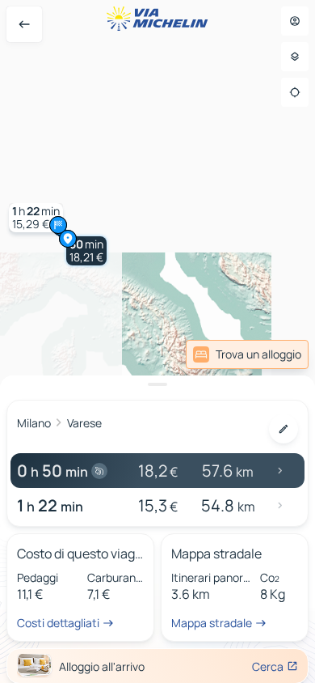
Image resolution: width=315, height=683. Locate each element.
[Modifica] (283, 428)
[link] (247, 354)
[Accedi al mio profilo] (295, 21)
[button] (86, 250)
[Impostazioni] (295, 56)
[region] (157, 341)
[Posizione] (295, 92)
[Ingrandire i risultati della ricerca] (157, 384)
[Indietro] (24, 24)
